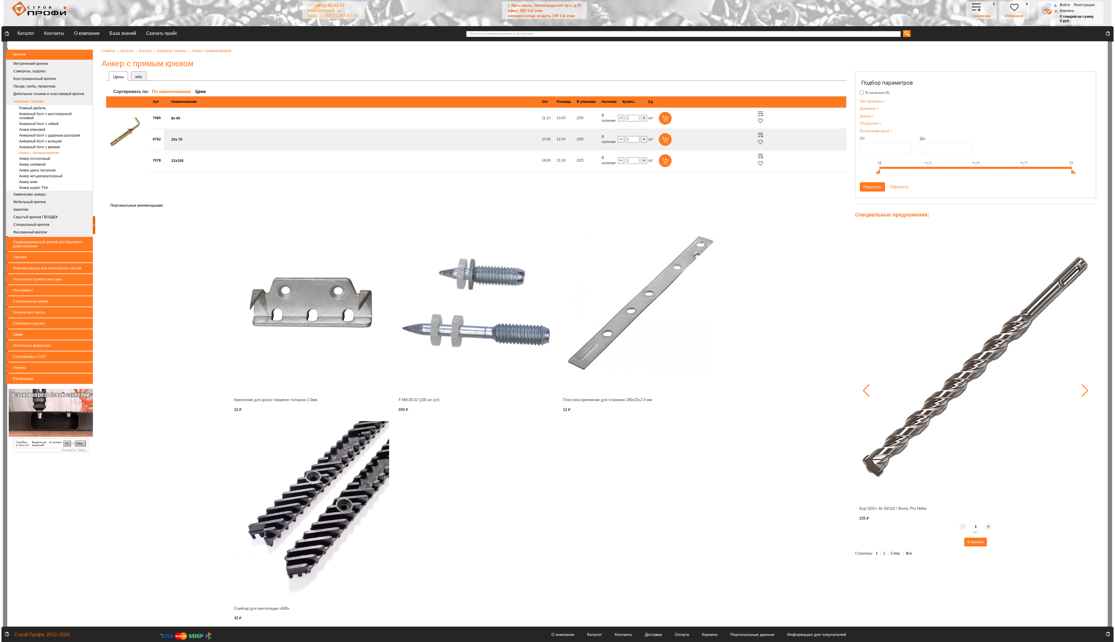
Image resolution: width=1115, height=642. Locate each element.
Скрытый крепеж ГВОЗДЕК (35, 217)
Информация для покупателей (816, 634)
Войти (1065, 5)
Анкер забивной (32, 164)
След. (895, 553)
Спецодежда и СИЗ (29, 357)
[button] (866, 390)
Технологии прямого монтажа (37, 279)
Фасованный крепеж (30, 232)
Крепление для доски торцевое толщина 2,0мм (275, 400)
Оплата (682, 634)
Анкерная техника (28, 101)
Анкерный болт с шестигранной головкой (45, 116)
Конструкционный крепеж (34, 79)
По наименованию (171, 91)
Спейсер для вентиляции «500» (261, 608)
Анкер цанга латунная (37, 170)
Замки (18, 334)
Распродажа (23, 379)
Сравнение (981, 16)
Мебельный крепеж (29, 202)
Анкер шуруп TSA (33, 188)
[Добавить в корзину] (665, 118)
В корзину (975, 542)
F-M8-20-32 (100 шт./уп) (419, 400)
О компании (87, 33)
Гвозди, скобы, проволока (34, 86)
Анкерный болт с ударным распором (49, 135)
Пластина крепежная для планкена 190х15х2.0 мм (607, 400)
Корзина (1067, 11)
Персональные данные (752, 634)
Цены (118, 76)
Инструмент (23, 290)
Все (909, 553)
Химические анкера (29, 194)
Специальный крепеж (31, 225)
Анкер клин (28, 182)
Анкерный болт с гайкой (39, 124)
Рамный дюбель (32, 108)
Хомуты (19, 368)
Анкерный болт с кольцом (40, 141)
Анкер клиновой (32, 130)
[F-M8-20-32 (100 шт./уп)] (476, 303)
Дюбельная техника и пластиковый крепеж (48, 94)
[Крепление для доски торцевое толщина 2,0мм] (311, 303)
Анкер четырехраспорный (40, 176)
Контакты (54, 33)
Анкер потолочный (34, 159)
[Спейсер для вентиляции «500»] (311, 511)
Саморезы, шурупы (29, 71)
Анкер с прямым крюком (39, 153)
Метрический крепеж (30, 64)
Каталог (25, 33)
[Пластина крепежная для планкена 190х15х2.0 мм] (640, 303)
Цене (200, 91)
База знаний (122, 33)
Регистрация (1084, 5)
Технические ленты (29, 312)
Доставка (653, 634)
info (138, 76)
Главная (108, 51)
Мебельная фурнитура (32, 346)
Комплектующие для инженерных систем (47, 268)
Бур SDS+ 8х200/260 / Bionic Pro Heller (893, 508)
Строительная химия (30, 301)
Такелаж (20, 257)
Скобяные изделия (29, 323)
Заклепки (20, 210)
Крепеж (19, 54)
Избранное (1014, 16)
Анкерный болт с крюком (39, 147)
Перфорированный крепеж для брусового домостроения (47, 244)
